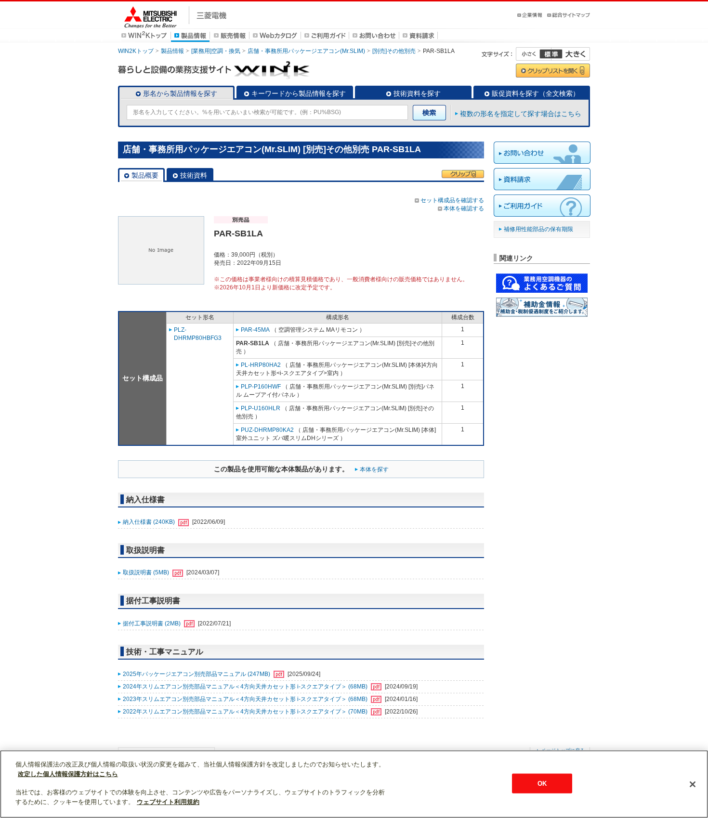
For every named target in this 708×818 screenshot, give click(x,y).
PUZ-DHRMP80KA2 (267, 430)
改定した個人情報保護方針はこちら (68, 774)
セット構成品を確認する (452, 200)
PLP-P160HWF (261, 386)
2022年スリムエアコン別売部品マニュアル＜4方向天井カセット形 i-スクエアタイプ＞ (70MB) (246, 711)
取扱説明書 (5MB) (146, 572)
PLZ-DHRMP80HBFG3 (198, 333)
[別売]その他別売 (394, 51)
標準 (551, 54)
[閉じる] (692, 784)
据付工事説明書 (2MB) (152, 623)
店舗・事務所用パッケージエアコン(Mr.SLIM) (306, 51)
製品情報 (172, 51)
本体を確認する (464, 208)
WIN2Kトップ (136, 51)
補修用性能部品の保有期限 (538, 229)
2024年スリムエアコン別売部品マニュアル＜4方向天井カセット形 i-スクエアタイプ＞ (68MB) (246, 686)
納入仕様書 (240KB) (149, 522)
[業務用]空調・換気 (215, 51)
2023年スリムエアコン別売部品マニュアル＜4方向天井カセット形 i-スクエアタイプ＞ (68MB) (246, 699)
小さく (533, 54)
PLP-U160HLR (260, 408)
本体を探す (374, 469)
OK (542, 783)
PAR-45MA (255, 329)
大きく (570, 54)
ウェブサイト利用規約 (168, 801)
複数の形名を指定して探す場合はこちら (520, 113)
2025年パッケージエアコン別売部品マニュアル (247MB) (197, 674)
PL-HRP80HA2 (261, 365)
